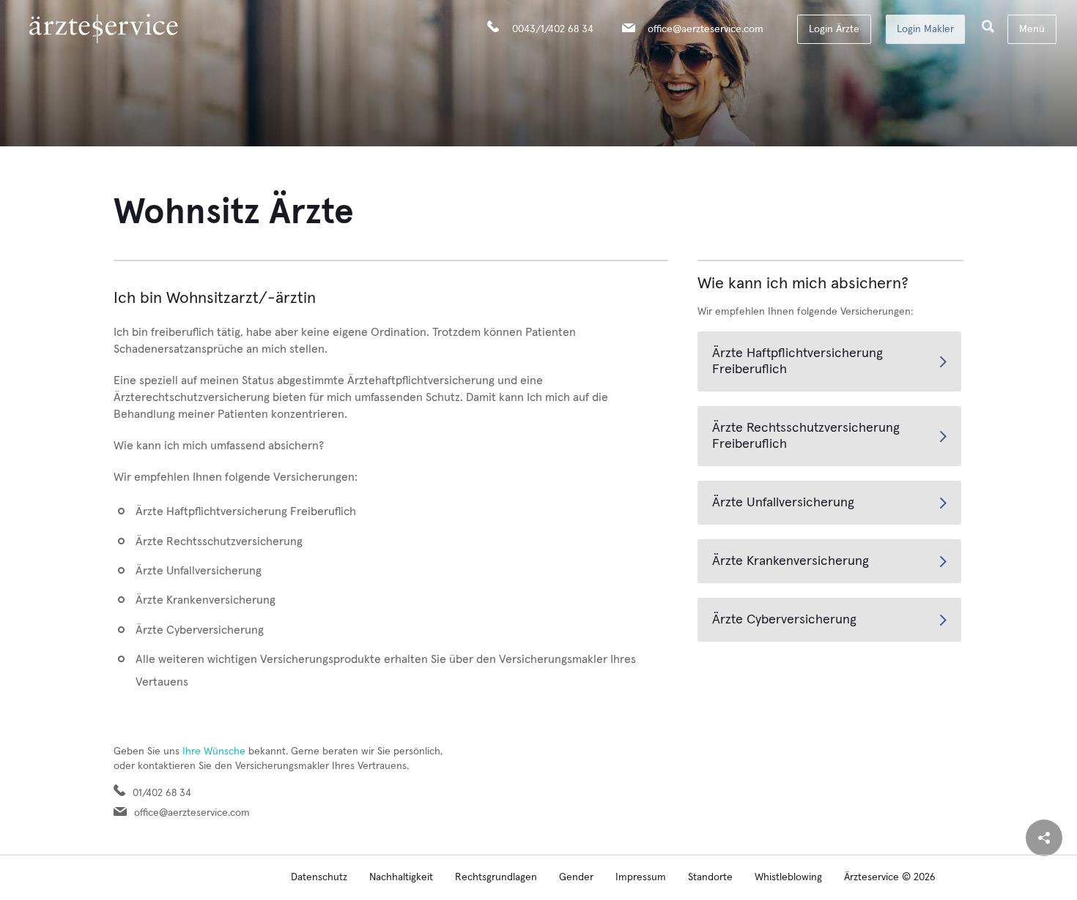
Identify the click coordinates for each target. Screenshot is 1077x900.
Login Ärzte (834, 29)
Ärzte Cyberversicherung (784, 619)
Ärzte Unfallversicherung (783, 502)
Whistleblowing (788, 877)
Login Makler (925, 29)
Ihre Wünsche (213, 751)
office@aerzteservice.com (705, 29)
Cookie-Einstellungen (220, 877)
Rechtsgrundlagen (496, 877)
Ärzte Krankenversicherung (790, 561)
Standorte (710, 877)
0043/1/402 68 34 (552, 29)
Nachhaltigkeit (401, 877)
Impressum (640, 877)
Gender (576, 877)
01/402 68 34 (162, 793)
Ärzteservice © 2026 (890, 877)
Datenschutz (319, 877)
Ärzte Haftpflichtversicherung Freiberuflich (797, 361)
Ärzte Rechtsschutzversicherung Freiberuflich (806, 436)
